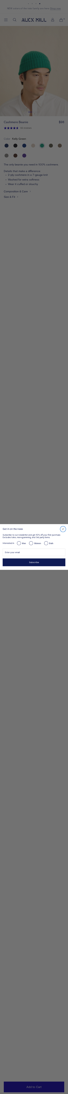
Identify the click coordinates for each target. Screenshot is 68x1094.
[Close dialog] (63, 529)
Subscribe (34, 562)
